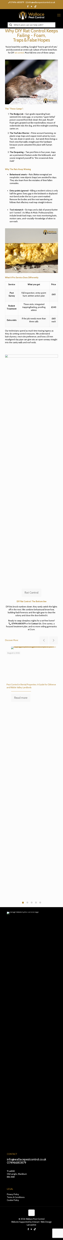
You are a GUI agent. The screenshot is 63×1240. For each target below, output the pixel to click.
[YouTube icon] (31, 6)
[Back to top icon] (31, 1213)
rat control (19, 52)
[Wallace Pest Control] (31, 15)
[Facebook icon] (28, 6)
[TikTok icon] (35, 6)
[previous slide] (43, 640)
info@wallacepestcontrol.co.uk (41, 2)
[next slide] (53, 640)
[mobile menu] (58, 15)
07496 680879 (17, 2)
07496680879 (16, 1162)
